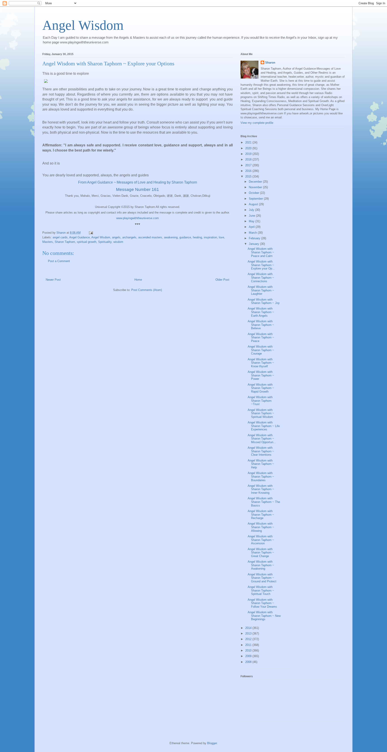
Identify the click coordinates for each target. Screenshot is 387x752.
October (254, 192)
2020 (248, 148)
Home (138, 279)
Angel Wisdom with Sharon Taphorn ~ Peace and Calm (261, 252)
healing (197, 237)
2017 (248, 165)
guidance (185, 237)
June (252, 215)
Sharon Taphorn (65, 242)
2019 (248, 154)
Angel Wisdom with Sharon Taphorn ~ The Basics (264, 502)
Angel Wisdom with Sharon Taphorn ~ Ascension (261, 540)
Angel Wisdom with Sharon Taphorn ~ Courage (261, 350)
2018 (248, 159)
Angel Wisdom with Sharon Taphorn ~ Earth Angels (261, 312)
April (252, 227)
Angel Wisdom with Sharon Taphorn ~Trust (260, 400)
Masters (47, 242)
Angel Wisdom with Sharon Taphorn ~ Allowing (261, 527)
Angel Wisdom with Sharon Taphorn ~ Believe (261, 325)
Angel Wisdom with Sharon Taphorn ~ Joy (264, 301)
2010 (248, 650)
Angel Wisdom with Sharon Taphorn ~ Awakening (261, 565)
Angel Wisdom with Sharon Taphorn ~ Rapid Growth (261, 388)
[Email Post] (90, 232)
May (252, 221)
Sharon (270, 62)
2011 (248, 645)
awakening (171, 237)
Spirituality (105, 242)
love (221, 237)
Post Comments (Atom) (146, 290)
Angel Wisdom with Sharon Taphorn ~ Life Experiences (264, 426)
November (256, 187)
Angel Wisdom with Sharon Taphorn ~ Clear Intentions (261, 451)
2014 (248, 628)
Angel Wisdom (83, 25)
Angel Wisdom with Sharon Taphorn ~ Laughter (261, 290)
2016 (248, 171)
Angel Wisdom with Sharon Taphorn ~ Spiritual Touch (261, 590)
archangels (129, 237)
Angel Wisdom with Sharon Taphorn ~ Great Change (261, 552)
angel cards (60, 237)
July (252, 210)
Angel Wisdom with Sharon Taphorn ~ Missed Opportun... (262, 439)
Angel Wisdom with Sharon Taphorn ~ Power (261, 375)
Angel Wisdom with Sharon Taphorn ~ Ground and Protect (262, 578)
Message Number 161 (137, 189)
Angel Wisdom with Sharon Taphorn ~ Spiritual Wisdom (261, 413)
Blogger (212, 743)
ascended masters (150, 237)
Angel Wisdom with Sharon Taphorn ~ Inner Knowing (261, 489)
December (256, 181)
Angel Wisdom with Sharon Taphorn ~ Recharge (261, 514)
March (253, 232)
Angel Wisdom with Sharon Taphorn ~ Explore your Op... (261, 265)
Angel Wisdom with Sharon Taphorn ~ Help (261, 464)
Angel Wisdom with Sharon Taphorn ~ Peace (261, 337)
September (256, 198)
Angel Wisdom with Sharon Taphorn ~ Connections (261, 277)
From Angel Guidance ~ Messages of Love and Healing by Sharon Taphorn (137, 182)
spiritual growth (86, 242)
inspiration (210, 237)
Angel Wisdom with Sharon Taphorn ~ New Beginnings (264, 616)
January (254, 244)
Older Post (222, 279)
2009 (248, 656)
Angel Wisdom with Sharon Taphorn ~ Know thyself (261, 363)
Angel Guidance (79, 237)
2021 (248, 142)
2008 (248, 662)
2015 (248, 176)
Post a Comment (59, 261)
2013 (248, 633)
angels (116, 237)
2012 (248, 639)
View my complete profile (257, 122)
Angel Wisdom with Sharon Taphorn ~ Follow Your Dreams (262, 603)
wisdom (118, 242)
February (255, 238)
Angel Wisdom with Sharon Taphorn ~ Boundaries (261, 476)
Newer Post (53, 279)
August (254, 204)
